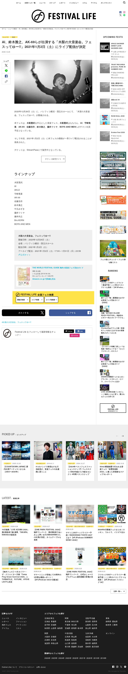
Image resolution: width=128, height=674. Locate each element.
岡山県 (74, 636)
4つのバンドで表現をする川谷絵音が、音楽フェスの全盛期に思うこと (47, 469)
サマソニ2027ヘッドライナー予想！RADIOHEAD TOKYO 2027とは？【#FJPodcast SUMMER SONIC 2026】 (79, 536)
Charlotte (123, 671)
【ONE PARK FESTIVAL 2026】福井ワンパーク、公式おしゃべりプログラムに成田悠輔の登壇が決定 (79, 575)
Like (81, 331)
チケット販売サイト (53, 159)
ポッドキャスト (106, 3)
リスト (7, 463)
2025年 (55, 658)
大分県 (94, 636)
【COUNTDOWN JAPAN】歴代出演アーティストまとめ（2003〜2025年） (16, 469)
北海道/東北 (49, 618)
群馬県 (74, 628)
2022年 (75, 658)
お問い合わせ (41, 667)
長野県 (94, 621)
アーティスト (21, 624)
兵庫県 (47, 640)
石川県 (94, 624)
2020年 (89, 658)
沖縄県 (94, 640)
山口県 (67, 643)
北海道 (47, 621)
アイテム (94, 3)
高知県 (80, 646)
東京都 (67, 621)
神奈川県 (74, 621)
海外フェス (14, 568)
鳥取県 (74, 640)
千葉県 (67, 624)
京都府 (53, 636)
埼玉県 (74, 624)
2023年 (69, 658)
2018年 (103, 658)
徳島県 (74, 643)
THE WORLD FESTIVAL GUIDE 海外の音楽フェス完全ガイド (57, 267)
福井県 (94, 628)
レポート (62, 3)
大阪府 (47, 636)
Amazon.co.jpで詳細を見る (44, 279)
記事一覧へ (118, 591)
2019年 (97, 658)
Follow (69, 331)
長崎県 (88, 646)
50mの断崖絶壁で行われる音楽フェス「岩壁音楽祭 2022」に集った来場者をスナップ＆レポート (112, 470)
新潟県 (88, 621)
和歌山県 (54, 643)
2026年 (47, 658)
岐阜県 (108, 624)
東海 (107, 618)
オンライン (110, 633)
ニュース (42, 3)
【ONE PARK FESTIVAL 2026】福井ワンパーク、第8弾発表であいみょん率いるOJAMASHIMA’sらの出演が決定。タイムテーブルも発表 (48, 534)
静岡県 (108, 621)
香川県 (67, 646)
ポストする (23, 312)
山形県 (53, 628)
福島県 (60, 628)
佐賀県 (88, 636)
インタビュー (74, 3)
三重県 (115, 624)
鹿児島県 (95, 646)
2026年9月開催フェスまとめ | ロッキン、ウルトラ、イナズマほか (111, 530)
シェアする (71, 312)
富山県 (88, 628)
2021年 (83, 658)
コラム (84, 3)
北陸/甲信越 (90, 618)
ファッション (21, 621)
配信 (15, 29)
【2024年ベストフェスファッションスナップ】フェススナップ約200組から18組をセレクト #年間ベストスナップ (80, 470)
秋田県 (47, 628)
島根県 (67, 640)
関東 (66, 618)
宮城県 (53, 624)
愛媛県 (74, 646)
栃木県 (80, 628)
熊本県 (88, 643)
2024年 (61, 658)
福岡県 (94, 643)
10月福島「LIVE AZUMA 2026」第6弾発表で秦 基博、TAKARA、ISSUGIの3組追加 (15, 532)
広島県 (67, 636)
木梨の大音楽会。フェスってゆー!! (17, 322)
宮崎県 (88, 640)
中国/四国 (69, 633)
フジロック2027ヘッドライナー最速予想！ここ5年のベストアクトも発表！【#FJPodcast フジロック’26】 (112, 578)
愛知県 (115, 621)
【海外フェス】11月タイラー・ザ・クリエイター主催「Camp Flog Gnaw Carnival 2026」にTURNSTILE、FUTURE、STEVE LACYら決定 (15, 576)
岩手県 (47, 624)
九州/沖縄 (89, 633)
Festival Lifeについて (9, 667)
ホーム (18, 3)
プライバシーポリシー (26, 667)
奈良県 (53, 640)
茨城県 (67, 628)
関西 (46, 633)
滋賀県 (47, 643)
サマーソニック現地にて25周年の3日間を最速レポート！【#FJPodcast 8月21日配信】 (47, 577)
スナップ (52, 3)
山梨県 (88, 624)
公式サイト (25, 254)
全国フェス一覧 (30, 3)
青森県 (53, 621)
